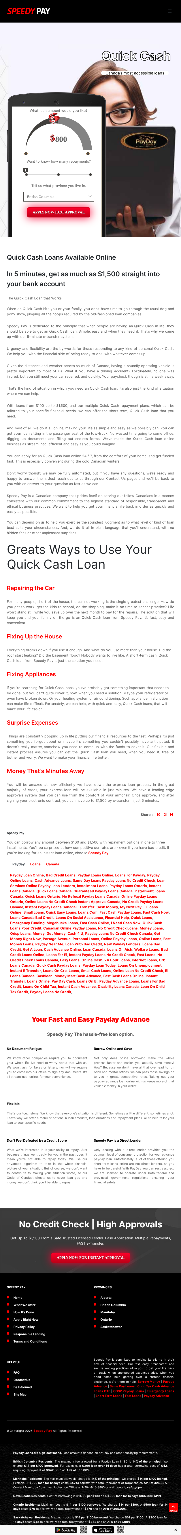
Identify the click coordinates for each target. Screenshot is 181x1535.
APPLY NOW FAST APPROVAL (59, 212)
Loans (74, 970)
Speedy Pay (98, 853)
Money (39, 933)
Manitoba (107, 1312)
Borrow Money (149, 1381)
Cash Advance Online (62, 949)
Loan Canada (94, 949)
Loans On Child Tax (39, 986)
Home (17, 1297)
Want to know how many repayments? (59, 161)
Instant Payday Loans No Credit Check (102, 954)
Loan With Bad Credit (83, 944)
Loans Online (38, 981)
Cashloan (44, 976)
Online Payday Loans (119, 939)
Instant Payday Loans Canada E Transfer (59, 907)
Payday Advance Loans (119, 981)
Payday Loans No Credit (50, 992)
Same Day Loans (122, 1386)
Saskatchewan (111, 1327)
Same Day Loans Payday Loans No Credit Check (114, 880)
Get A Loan (32, 949)
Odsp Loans (20, 933)
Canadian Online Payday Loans (69, 928)
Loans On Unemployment (140, 965)
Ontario (106, 1319)
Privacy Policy (24, 1327)
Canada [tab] (52, 864)
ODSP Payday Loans (128, 1391)
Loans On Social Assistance (79, 917)
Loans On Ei (87, 981)
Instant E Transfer (25, 970)
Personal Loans (86, 939)
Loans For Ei (56, 954)
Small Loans (33, 912)
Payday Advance (156, 1396)
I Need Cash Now (126, 923)
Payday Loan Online (27, 875)
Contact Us (21, 1380)
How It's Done (23, 1312)
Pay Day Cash (63, 981)
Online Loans (150, 939)
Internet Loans (144, 960)
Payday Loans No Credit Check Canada (118, 933)
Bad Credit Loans (60, 875)
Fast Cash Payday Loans (120, 912)
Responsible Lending (29, 1334)
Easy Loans (69, 960)
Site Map (19, 1394)
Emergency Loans (160, 1391)
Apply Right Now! (26, 1319)
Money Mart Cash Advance (78, 976)
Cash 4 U (75, 933)
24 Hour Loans (117, 960)
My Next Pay (130, 907)
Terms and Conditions (30, 1341)
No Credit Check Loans (118, 928)
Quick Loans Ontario (42, 896)
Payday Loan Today (99, 965)
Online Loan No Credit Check (138, 970)
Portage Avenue (57, 939)
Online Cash (91, 960)
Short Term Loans (109, 1396)
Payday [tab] (18, 864)
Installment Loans (92, 886)
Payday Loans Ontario (128, 886)
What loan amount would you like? (58, 110)
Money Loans (151, 928)
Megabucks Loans (62, 923)
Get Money (56, 933)
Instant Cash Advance (77, 986)
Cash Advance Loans (53, 880)
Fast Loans (146, 954)
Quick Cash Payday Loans (58, 965)
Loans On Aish (119, 949)
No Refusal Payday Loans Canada (90, 896)
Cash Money (107, 907)
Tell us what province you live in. (58, 185)
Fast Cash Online (94, 923)
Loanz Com (88, 912)
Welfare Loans (146, 949)
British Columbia (113, 1305)
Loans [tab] (35, 864)
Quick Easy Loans (61, 912)
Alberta (105, 1297)
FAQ (16, 1372)
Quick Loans (141, 917)
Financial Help (117, 917)
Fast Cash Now (156, 912)
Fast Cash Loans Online (123, 976)
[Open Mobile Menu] (170, 11)
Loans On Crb (55, 970)
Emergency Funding (27, 923)
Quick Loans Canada (54, 891)
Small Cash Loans (96, 970)
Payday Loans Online (95, 875)
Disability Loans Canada (118, 986)
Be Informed (22, 1387)
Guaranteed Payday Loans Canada (103, 891)
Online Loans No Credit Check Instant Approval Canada (72, 901)
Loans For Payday (130, 875)
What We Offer (24, 1305)
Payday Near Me (49, 944)
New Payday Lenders (122, 944)
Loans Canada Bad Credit (32, 917)
